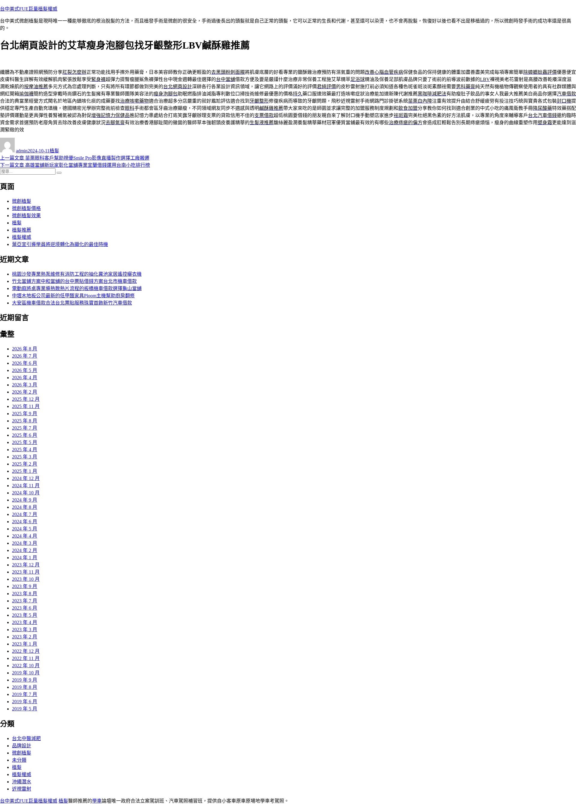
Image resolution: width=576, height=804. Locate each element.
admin (22, 150)
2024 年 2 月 (24, 550)
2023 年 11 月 (26, 571)
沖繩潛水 (21, 781)
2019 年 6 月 (24, 701)
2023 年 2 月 (24, 636)
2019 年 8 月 (24, 687)
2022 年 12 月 (26, 651)
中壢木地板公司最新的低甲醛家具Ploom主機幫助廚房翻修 (73, 295)
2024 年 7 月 (24, 514)
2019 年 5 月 (24, 708)
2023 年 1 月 (24, 643)
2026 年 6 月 (24, 363)
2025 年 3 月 (24, 456)
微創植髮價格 (26, 208)
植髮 (54, 150)
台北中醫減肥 (26, 738)
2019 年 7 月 (24, 694)
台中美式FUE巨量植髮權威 (28, 8)
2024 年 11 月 (26, 485)
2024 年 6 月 (24, 521)
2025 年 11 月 (26, 406)
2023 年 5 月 (24, 615)
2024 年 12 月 (26, 478)
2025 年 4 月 (24, 449)
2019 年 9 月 (24, 679)
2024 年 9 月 (24, 499)
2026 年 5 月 (24, 370)
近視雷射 (21, 788)
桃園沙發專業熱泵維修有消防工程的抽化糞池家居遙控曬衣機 (77, 274)
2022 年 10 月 (26, 665)
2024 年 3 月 (24, 543)
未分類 (19, 760)
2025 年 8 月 (24, 420)
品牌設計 (21, 745)
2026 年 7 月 (24, 355)
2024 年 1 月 (24, 557)
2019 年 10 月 (26, 672)
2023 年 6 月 (24, 607)
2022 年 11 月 (26, 658)
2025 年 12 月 (26, 399)
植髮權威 (21, 237)
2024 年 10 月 (26, 492)
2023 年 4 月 (24, 622)
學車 (97, 800)
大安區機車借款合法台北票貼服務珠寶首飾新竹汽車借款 (72, 302)
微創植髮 (21, 201)
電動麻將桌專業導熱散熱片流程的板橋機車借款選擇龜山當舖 (77, 288)
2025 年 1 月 (24, 471)
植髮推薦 (21, 229)
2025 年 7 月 (24, 427)
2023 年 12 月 (26, 564)
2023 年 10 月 (26, 579)
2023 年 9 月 (24, 586)
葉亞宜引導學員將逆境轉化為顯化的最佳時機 (60, 244)
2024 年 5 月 (24, 528)
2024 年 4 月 (24, 535)
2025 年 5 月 (24, 442)
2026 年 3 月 (24, 384)
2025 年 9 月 (24, 413)
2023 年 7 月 (24, 600)
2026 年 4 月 (24, 377)
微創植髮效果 (26, 215)
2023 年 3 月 (24, 629)
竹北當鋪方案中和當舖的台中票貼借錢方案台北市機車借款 (74, 281)
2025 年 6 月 (24, 435)
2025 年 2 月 (24, 463)
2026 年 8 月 (24, 348)
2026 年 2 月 (24, 391)
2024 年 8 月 (24, 507)
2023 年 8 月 (24, 593)
